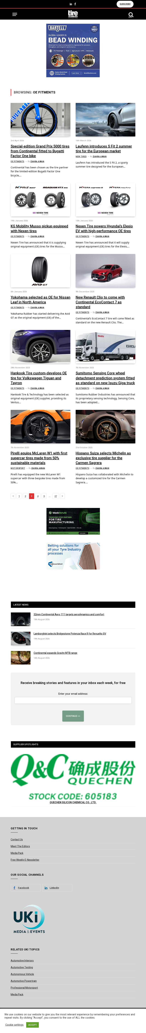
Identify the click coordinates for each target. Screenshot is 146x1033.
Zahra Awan (37, 161)
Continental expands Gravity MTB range (55, 653)
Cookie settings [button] (14, 1025)
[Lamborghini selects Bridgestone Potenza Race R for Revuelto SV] (20, 638)
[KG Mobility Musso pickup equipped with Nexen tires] (40, 199)
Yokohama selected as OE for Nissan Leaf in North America (40, 300)
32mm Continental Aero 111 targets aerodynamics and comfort (69, 614)
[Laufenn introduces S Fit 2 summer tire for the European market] (105, 119)
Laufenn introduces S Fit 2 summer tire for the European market (104, 149)
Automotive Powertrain (24, 981)
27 (55, 496)
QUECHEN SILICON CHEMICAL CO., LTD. (73, 802)
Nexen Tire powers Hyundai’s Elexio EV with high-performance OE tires (104, 228)
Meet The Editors (20, 846)
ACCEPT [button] (32, 1025)
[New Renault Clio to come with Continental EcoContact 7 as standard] (105, 270)
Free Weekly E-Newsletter (25, 860)
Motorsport (18, 468)
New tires (81, 156)
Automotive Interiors (22, 961)
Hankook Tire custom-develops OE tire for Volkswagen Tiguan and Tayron (39, 378)
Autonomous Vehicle (22, 974)
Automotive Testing (22, 967)
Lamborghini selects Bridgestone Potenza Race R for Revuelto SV (70, 634)
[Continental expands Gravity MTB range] (20, 658)
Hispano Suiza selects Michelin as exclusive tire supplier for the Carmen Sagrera (103, 458)
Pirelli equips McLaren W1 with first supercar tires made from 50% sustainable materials (39, 458)
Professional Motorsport (24, 988)
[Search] (131, 14)
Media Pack (17, 853)
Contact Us (17, 839)
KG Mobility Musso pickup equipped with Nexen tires (39, 228)
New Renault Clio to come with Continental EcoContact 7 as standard (100, 302)
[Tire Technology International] (73, 14)
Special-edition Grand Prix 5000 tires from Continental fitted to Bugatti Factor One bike (40, 151)
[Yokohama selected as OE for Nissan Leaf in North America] (40, 270)
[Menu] (14, 14)
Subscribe (125, 4)
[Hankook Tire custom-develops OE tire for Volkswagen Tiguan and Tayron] (40, 346)
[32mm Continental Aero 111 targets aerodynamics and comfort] (20, 619)
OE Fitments (17, 161)
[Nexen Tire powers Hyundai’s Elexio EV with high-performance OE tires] (105, 199)
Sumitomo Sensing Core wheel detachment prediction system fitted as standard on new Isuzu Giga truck (105, 378)
